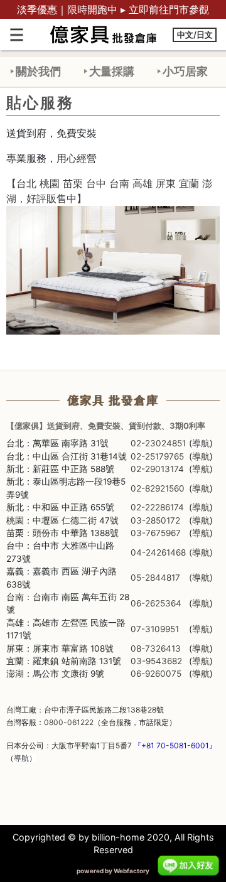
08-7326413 (156, 648)
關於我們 (38, 71)
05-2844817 (155, 578)
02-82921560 (158, 488)
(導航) (201, 552)
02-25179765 (157, 456)
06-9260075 (156, 674)
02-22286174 (157, 507)
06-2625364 (156, 603)
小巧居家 (185, 71)
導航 (201, 443)
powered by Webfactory (113, 870)
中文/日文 (195, 35)
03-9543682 (156, 661)
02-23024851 (158, 443)
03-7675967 (156, 533)
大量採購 (111, 71)
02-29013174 (157, 469)
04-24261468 (158, 552)
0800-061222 (69, 722)
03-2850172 (155, 520)
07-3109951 (155, 629)
